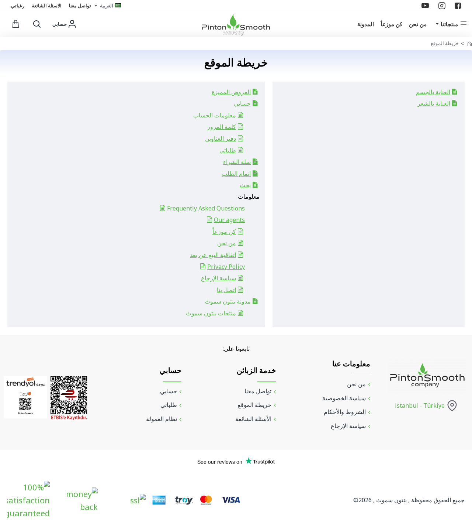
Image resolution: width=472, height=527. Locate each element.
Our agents (229, 220)
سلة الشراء (237, 162)
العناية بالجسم (433, 92)
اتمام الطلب (236, 174)
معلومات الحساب (214, 115)
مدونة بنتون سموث (228, 301)
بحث (245, 185)
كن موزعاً (224, 231)
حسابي (242, 103)
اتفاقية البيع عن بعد (213, 255)
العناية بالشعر (433, 103)
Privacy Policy (226, 267)
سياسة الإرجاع (218, 278)
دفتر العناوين (220, 138)
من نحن (226, 243)
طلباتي (227, 150)
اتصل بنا (226, 290)
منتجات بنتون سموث (211, 313)
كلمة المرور (221, 127)
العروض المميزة (231, 92)
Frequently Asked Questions (206, 208)
